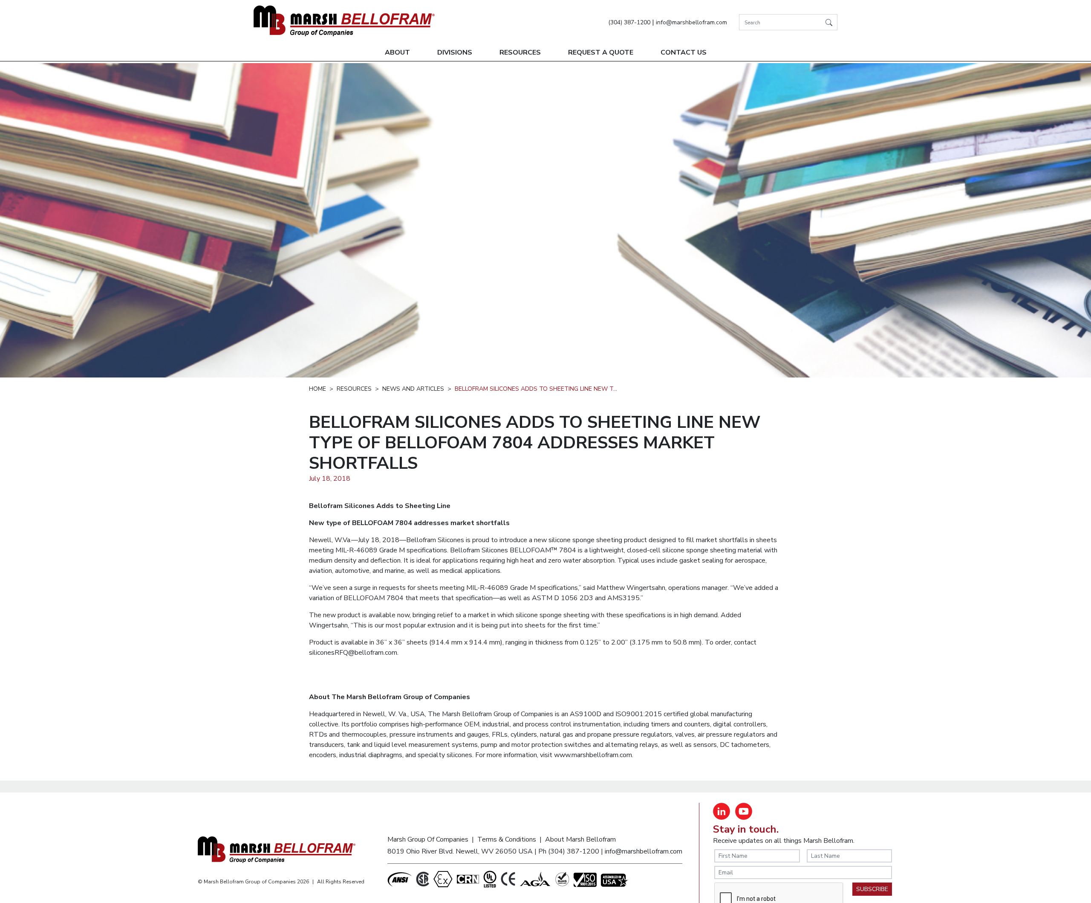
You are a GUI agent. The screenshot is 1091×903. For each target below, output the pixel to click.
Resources (520, 52)
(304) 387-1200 (629, 22)
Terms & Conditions (506, 839)
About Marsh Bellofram (580, 839)
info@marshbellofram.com (691, 22)
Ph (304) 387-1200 (568, 851)
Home (317, 389)
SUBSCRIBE (872, 889)
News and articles (413, 389)
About (397, 52)
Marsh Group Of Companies (427, 839)
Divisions (454, 52)
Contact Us (684, 52)
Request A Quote (600, 52)
